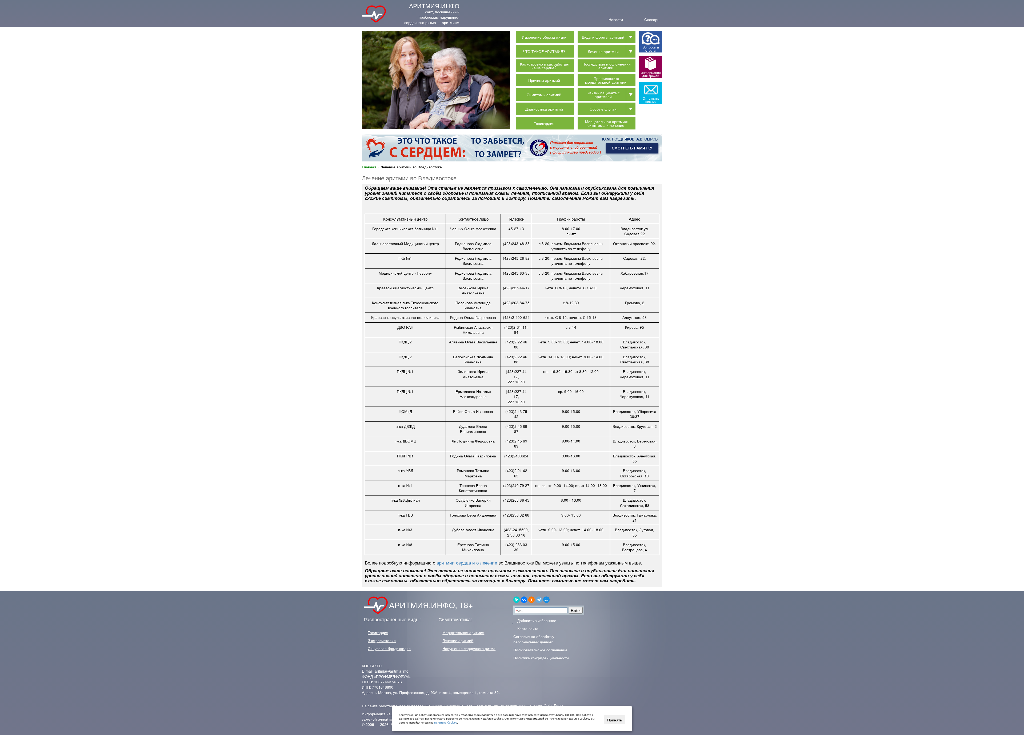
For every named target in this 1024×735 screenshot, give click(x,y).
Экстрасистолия (382, 640)
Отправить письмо (651, 100)
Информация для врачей (651, 74)
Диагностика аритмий (544, 109)
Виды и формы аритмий (603, 37)
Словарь (651, 19)
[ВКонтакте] (524, 599)
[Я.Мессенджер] (516, 599)
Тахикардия (544, 123)
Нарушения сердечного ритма (468, 648)
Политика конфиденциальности (541, 657)
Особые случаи (603, 109)
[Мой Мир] (546, 599)
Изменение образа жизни (544, 37)
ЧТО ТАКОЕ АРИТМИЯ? (544, 51)
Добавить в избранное (536, 620)
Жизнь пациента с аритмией (604, 94)
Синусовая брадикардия (389, 648)
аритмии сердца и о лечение (466, 562)
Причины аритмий (544, 80)
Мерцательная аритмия (463, 632)
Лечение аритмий (603, 51)
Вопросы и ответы (651, 48)
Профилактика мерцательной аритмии (605, 80)
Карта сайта (527, 628)
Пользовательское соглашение (540, 649)
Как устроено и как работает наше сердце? (545, 65)
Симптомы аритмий (544, 94)
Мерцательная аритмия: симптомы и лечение (606, 123)
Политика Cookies (445, 722)
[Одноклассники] (531, 599)
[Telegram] (539, 599)
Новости (616, 19)
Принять (614, 719)
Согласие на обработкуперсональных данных (533, 639)
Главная (369, 166)
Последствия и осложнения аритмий (606, 65)
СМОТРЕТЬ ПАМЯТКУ (632, 148)
